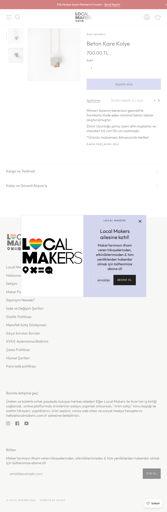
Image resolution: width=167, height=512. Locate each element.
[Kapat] (140, 221)
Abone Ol (124, 279)
